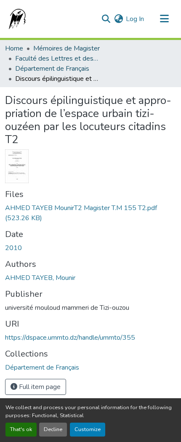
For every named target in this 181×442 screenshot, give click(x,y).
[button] (15, 18)
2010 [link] (13, 248)
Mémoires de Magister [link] (66, 48)
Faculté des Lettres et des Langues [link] (57, 58)
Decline (53, 429)
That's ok (21, 429)
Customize (88, 429)
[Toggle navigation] (164, 19)
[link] (90, 213)
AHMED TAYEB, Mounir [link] (40, 277)
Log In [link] (135, 19)
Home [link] (14, 48)
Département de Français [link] (52, 68)
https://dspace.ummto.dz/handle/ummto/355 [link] (70, 337)
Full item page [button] (39, 386)
